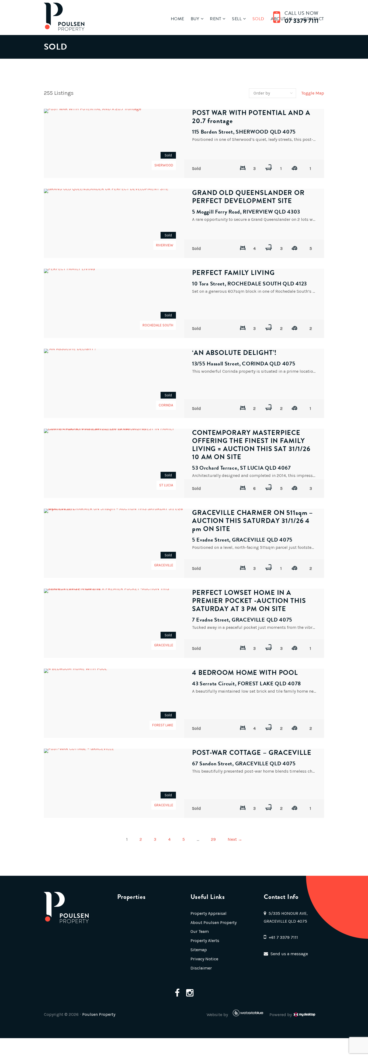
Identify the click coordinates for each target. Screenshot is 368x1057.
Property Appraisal (208, 913)
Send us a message (289, 953)
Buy (195, 19)
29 (213, 839)
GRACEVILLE (163, 565)
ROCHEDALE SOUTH (158, 325)
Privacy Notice (204, 958)
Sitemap (198, 949)
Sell (237, 19)
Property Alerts (204, 940)
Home (177, 19)
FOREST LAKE (162, 725)
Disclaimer (201, 968)
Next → (235, 839)
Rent (215, 19)
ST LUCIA (166, 485)
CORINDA (166, 405)
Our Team (199, 931)
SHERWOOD (163, 165)
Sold (258, 19)
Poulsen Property (98, 1014)
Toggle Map (312, 93)
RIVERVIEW (164, 245)
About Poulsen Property (213, 922)
